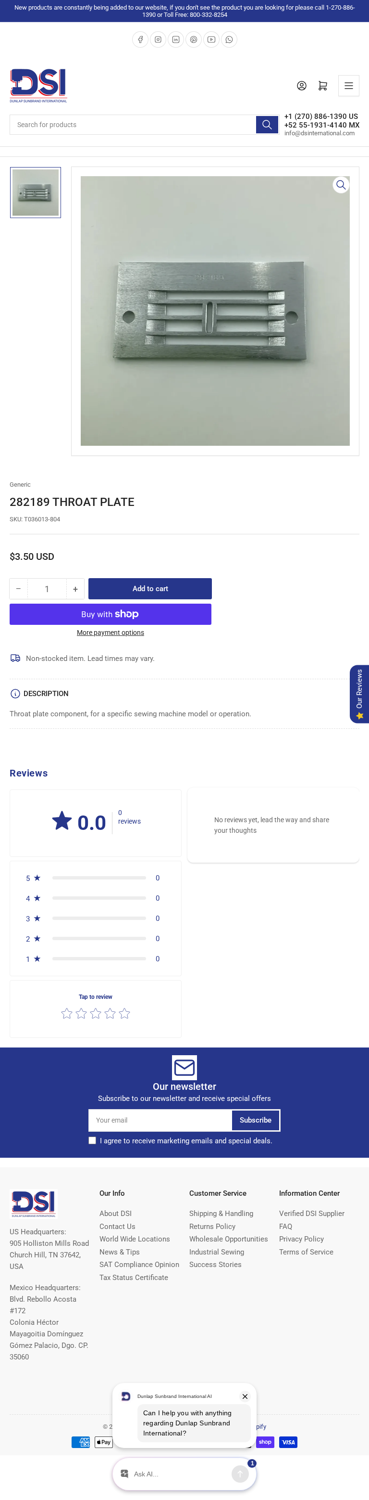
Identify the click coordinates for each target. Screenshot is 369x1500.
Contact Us (117, 1226)
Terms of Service (306, 1252)
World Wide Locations (134, 1239)
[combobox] (145, 125)
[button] (62, 821)
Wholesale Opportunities (228, 1239)
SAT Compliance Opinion (139, 1264)
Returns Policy (212, 1226)
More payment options (110, 632)
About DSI (115, 1213)
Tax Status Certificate (133, 1277)
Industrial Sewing (216, 1252)
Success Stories (215, 1264)
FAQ (285, 1226)
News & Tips (119, 1252)
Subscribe (255, 1120)
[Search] (267, 124)
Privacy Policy (301, 1239)
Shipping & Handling (221, 1213)
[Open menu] (348, 85)
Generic (20, 484)
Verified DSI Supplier (311, 1213)
